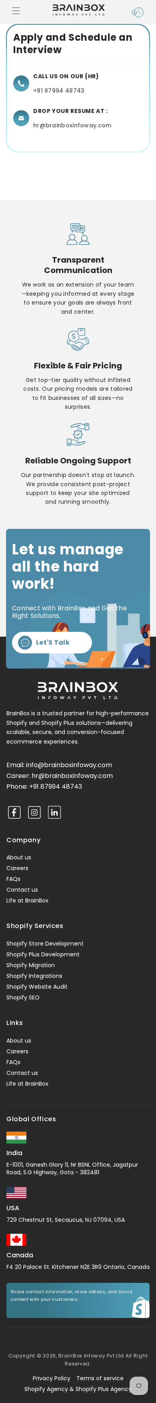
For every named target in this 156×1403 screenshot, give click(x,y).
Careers (17, 868)
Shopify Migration (30, 965)
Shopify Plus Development (43, 954)
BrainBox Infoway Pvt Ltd (91, 1355)
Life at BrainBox (27, 900)
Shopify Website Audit (37, 987)
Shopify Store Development (45, 944)
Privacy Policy (51, 1378)
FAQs (13, 879)
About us (18, 857)
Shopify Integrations (34, 976)
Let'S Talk (53, 642)
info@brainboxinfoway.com (69, 765)
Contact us (22, 890)
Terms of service (100, 1378)
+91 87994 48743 (59, 91)
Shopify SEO (23, 997)
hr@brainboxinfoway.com (72, 125)
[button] (17, 12)
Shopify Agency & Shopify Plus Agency (78, 1389)
